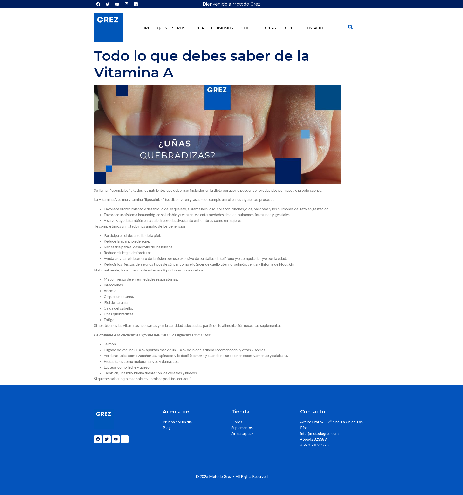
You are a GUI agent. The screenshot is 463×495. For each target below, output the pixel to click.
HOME (145, 28)
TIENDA (198, 28)
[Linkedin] (136, 4)
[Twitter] (107, 4)
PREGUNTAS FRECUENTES (277, 28)
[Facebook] (98, 4)
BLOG (244, 28)
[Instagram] (126, 4)
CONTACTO (314, 28)
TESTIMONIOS (222, 28)
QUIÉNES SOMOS (171, 28)
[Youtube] (117, 4)
